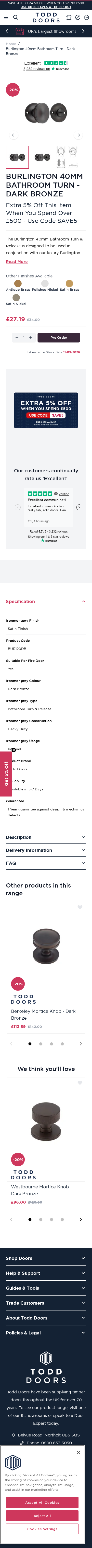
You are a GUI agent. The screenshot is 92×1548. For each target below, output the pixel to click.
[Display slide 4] (62, 1043)
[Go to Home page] (46, 17)
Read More (17, 261)
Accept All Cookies (42, 1502)
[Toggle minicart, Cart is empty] (86, 17)
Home (11, 44)
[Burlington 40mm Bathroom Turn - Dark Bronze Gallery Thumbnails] (42, 157)
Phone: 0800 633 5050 (49, 1443)
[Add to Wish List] (80, 907)
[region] (42, 1494)
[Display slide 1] (30, 1043)
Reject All (42, 1515)
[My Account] (77, 17)
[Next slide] (80, 1043)
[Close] (78, 1452)
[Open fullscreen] (46, 113)
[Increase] (31, 337)
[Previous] (8, 31)
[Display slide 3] (51, 1043)
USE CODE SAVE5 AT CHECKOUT (46, 7)
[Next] (84, 31)
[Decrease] (17, 337)
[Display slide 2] (40, 1043)
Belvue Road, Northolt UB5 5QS (48, 1435)
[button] (6, 774)
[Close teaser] (13, 750)
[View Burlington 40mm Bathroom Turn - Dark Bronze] (17, 157)
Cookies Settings (42, 1529)
